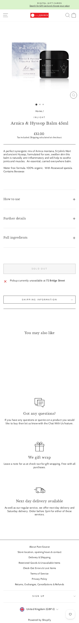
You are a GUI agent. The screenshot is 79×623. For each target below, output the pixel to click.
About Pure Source (39, 546)
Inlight (40, 117)
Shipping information (39, 299)
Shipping (34, 137)
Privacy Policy (39, 578)
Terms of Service (39, 573)
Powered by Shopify (39, 619)
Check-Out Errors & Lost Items (39, 568)
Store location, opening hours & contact (40, 552)
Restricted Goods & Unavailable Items (39, 562)
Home (38, 111)
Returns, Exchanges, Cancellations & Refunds (39, 584)
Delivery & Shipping (39, 557)
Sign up (38, 596)
